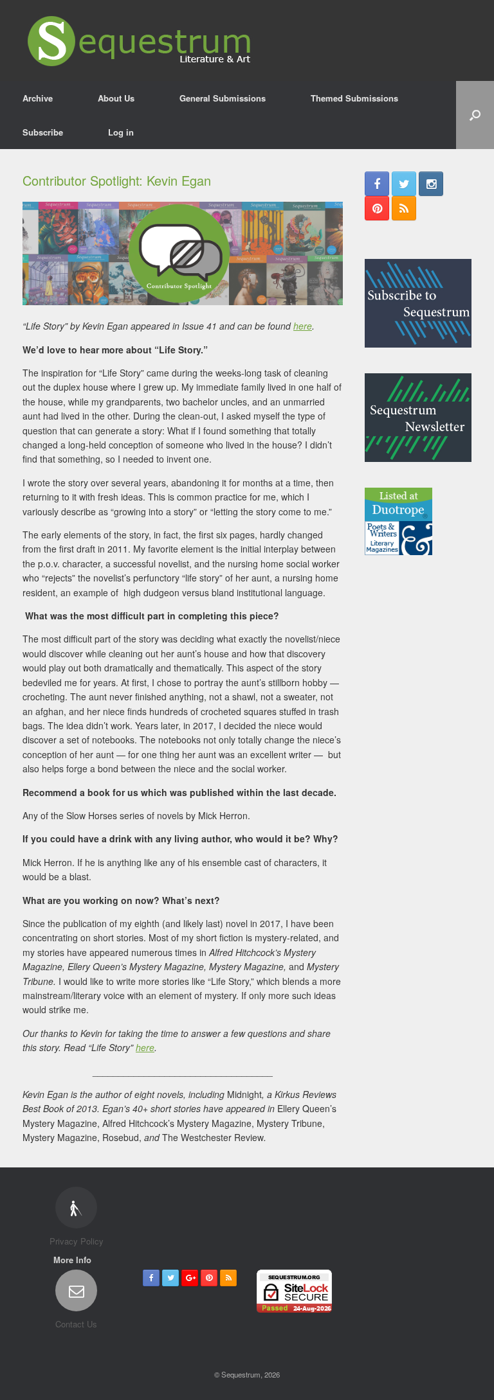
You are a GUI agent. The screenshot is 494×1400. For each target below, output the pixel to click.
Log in (121, 132)
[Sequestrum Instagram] (431, 184)
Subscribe (43, 132)
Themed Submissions (354, 98)
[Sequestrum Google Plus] (189, 1278)
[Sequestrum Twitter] (404, 184)
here (302, 325)
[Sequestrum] (140, 40)
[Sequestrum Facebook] (377, 184)
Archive (38, 98)
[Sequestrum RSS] (404, 208)
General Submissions (222, 98)
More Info (73, 1260)
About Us (116, 98)
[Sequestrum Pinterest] (377, 208)
